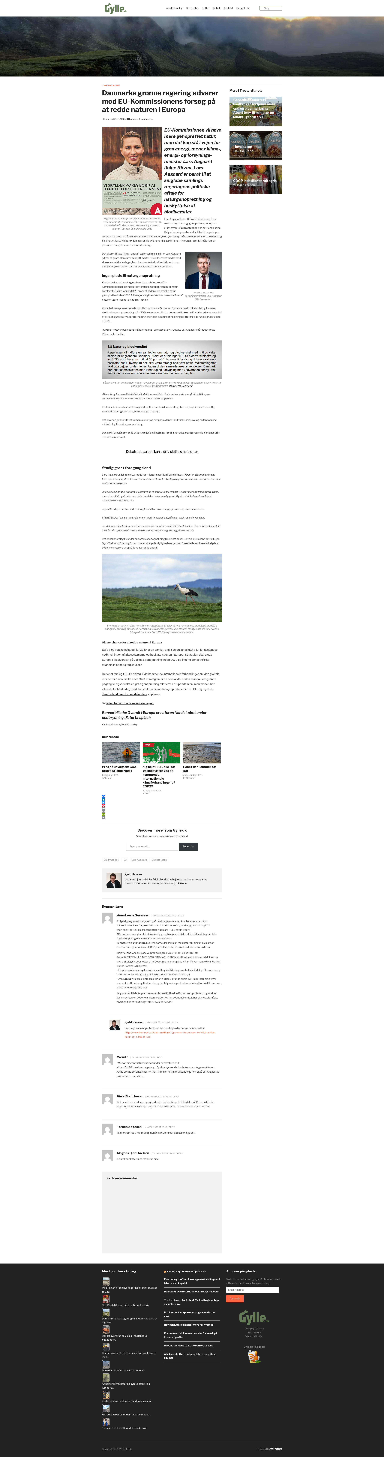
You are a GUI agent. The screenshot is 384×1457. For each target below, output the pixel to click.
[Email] (162, 808)
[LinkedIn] (162, 799)
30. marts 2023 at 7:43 (143, 1057)
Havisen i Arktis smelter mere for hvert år (188, 1324)
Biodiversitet (111, 859)
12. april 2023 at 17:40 (163, 1153)
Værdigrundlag (174, 8)
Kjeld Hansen (129, 119)
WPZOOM (276, 1449)
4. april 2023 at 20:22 (156, 1127)
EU (125, 859)
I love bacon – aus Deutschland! (247, 149)
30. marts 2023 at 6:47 (164, 915)
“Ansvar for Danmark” (181, 386)
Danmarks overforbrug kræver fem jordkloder (191, 1291)
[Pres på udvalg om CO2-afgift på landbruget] (121, 752)
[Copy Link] (162, 817)
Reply (181, 915)
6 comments (146, 119)
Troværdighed (111, 85)
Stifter (206, 8)
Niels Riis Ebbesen (130, 1096)
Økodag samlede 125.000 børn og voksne (188, 1345)
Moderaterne (159, 859)
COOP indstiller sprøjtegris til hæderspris (255, 183)
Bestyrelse (192, 8)
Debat (216, 8)
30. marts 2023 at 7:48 (158, 1022)
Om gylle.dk (242, 8)
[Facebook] (162, 796)
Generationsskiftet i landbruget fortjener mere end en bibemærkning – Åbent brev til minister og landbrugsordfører (254, 108)
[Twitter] (162, 802)
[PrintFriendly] (162, 814)
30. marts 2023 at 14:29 (159, 1096)
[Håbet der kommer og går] (202, 752)
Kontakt (228, 8)
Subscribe (188, 846)
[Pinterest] (162, 805)
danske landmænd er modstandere (124, 694)
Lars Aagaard (139, 859)
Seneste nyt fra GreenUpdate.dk (186, 1271)
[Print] (162, 811)
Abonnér (235, 1298)
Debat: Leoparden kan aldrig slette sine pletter (162, 452)
